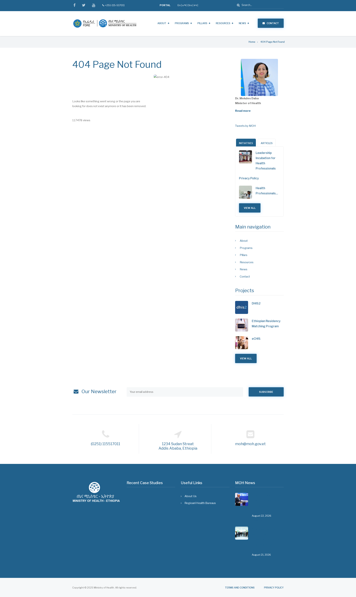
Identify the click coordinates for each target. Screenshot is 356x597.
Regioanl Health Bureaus (200, 503)
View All (250, 207)
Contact (273, 23)
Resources (223, 23)
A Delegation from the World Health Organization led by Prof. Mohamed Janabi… (268, 539)
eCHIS (256, 338)
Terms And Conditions (240, 587)
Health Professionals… (267, 190)
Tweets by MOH (245, 126)
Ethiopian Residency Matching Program (266, 323)
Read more (243, 110)
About (161, 23)
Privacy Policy (249, 178)
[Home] (104, 23)
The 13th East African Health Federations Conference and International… (267, 503)
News (242, 23)
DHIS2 (256, 303)
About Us (190, 496)
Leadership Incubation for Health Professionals (266, 160)
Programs (182, 23)
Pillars (202, 23)
